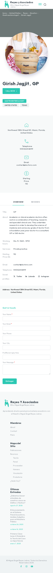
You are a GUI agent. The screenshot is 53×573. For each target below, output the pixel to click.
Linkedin (31, 276)
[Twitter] (14, 276)
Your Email (7, 324)
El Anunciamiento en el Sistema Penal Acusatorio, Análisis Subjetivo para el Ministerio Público (17, 516)
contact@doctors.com (26, 165)
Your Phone (7, 333)
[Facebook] (21, 566)
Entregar (10, 381)
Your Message (9, 362)
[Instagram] (39, 276)
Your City (6, 343)
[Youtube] (32, 566)
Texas (25, 13)
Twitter (19, 276)
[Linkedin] (26, 276)
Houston (33, 13)
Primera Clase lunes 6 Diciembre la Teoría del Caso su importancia (18, 537)
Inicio (5, 13)
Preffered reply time (11, 353)
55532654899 (26, 149)
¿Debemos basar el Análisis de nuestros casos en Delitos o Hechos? (18, 499)
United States (15, 13)
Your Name (7, 314)
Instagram (45, 276)
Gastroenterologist (11, 15)
